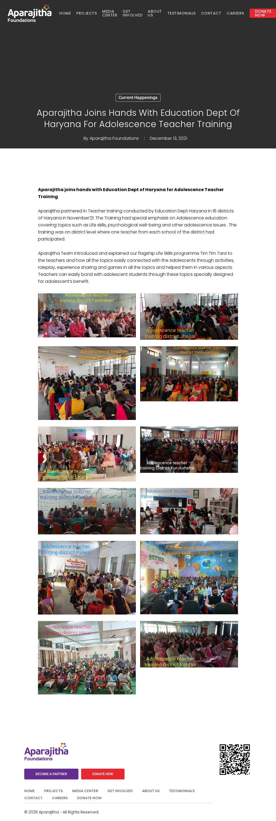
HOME (29, 790)
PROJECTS (53, 790)
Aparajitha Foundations (114, 138)
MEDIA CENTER (85, 790)
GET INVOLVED (120, 790)
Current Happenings (138, 97)
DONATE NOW (89, 797)
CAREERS (60, 797)
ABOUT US (151, 790)
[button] (51, 774)
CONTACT (33, 797)
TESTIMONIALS (182, 790)
